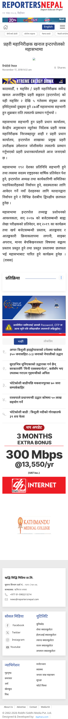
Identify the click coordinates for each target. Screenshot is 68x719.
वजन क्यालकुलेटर (44, 646)
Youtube (15, 647)
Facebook (18, 625)
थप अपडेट (34, 427)
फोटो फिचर (41, 686)
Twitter (16, 632)
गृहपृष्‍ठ (8, 673)
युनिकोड (40, 624)
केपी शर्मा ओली (12, 33)
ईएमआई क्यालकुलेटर (46, 635)
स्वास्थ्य (39, 669)
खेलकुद (8, 689)
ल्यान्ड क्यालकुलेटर (45, 640)
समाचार (8, 678)
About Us (8, 706)
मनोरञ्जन (41, 664)
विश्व (7, 694)
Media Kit (45, 706)
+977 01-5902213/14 (20, 594)
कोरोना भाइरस (29, 33)
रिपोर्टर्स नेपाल (9, 66)
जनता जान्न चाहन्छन (45, 675)
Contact (33, 706)
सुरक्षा (39, 680)
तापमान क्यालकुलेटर (45, 651)
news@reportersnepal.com (24, 599)
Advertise (21, 706)
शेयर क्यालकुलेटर (44, 629)
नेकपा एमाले (46, 33)
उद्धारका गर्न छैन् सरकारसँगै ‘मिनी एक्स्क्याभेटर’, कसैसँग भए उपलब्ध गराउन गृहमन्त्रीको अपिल (36, 368)
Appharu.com (42, 716)
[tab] (20, 342)
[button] (62, 27)
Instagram (18, 640)
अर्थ (6, 684)
